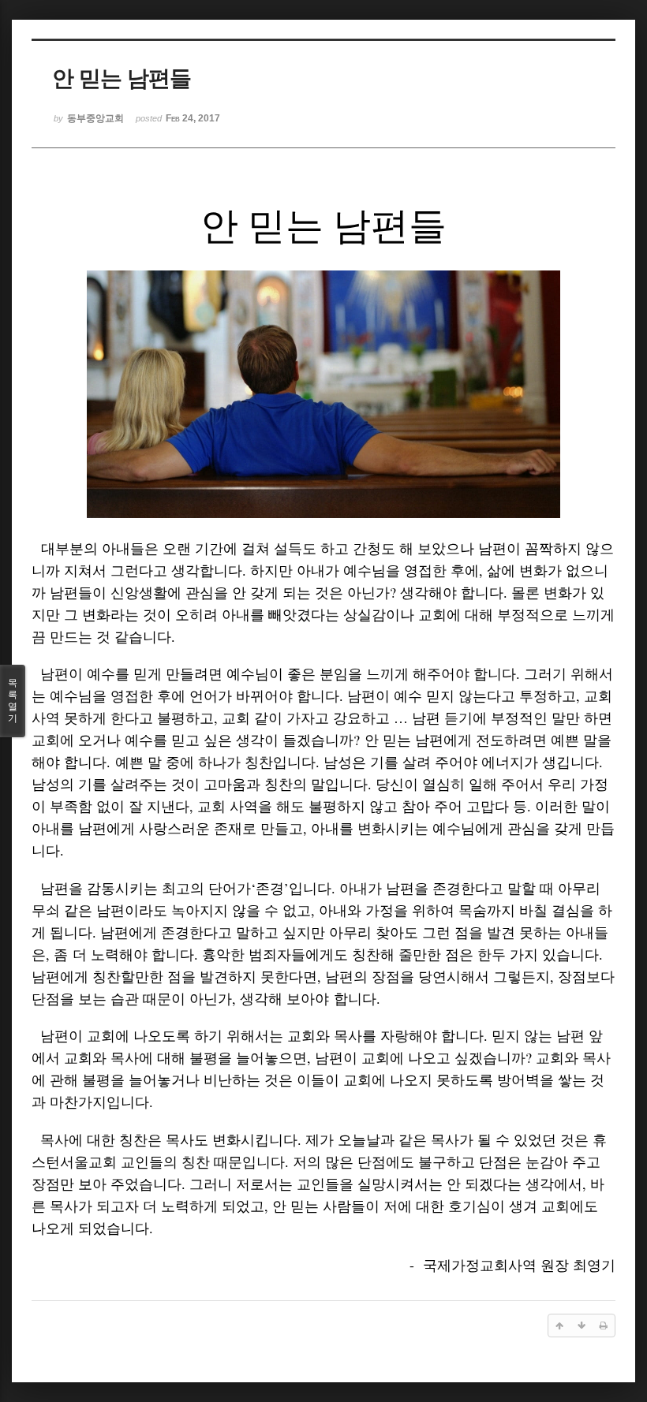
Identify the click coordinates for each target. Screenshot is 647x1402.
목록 (12, 700)
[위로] (559, 1325)
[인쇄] (604, 1325)
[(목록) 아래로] (581, 1325)
